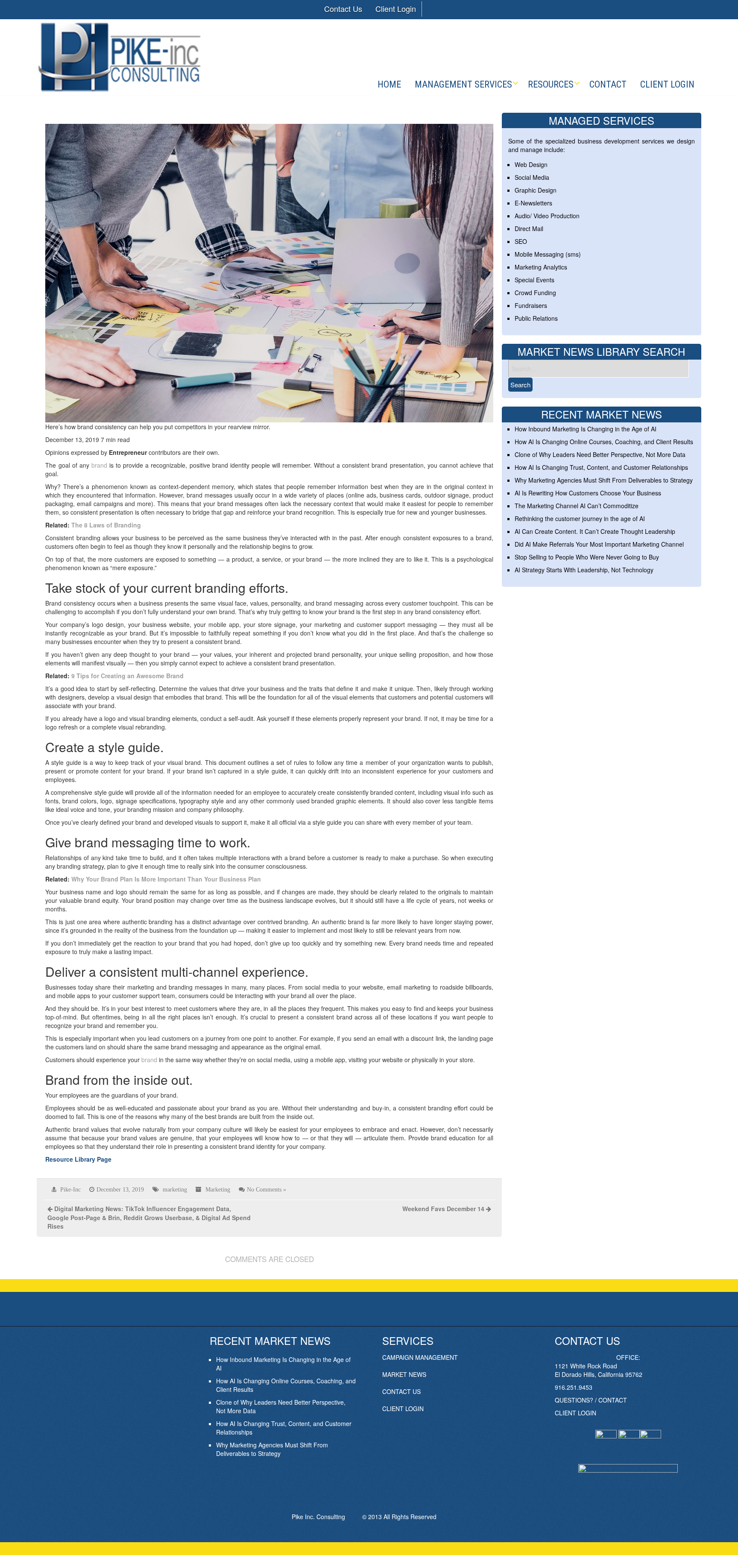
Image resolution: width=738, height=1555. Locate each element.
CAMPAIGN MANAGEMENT (420, 1357)
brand (99, 465)
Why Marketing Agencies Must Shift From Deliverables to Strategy (604, 480)
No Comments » (266, 1189)
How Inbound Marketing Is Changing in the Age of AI (585, 429)
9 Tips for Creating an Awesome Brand (127, 675)
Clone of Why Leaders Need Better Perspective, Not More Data (600, 454)
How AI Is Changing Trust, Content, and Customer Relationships (601, 467)
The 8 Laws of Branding (106, 525)
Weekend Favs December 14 (443, 1208)
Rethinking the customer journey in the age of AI (580, 518)
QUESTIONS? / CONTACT (591, 1400)
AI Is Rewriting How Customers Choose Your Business (588, 493)
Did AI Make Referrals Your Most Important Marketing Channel (599, 544)
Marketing (217, 1189)
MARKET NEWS (404, 1374)
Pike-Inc (70, 1189)
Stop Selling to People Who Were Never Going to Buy (587, 557)
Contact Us (343, 8)
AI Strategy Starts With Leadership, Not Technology (584, 569)
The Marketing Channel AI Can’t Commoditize (576, 505)
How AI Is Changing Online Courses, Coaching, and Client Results (604, 441)
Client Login (395, 8)
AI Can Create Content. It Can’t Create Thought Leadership (595, 531)
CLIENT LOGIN (403, 1408)
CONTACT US (401, 1391)
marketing (175, 1189)
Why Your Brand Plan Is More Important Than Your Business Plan (166, 879)
